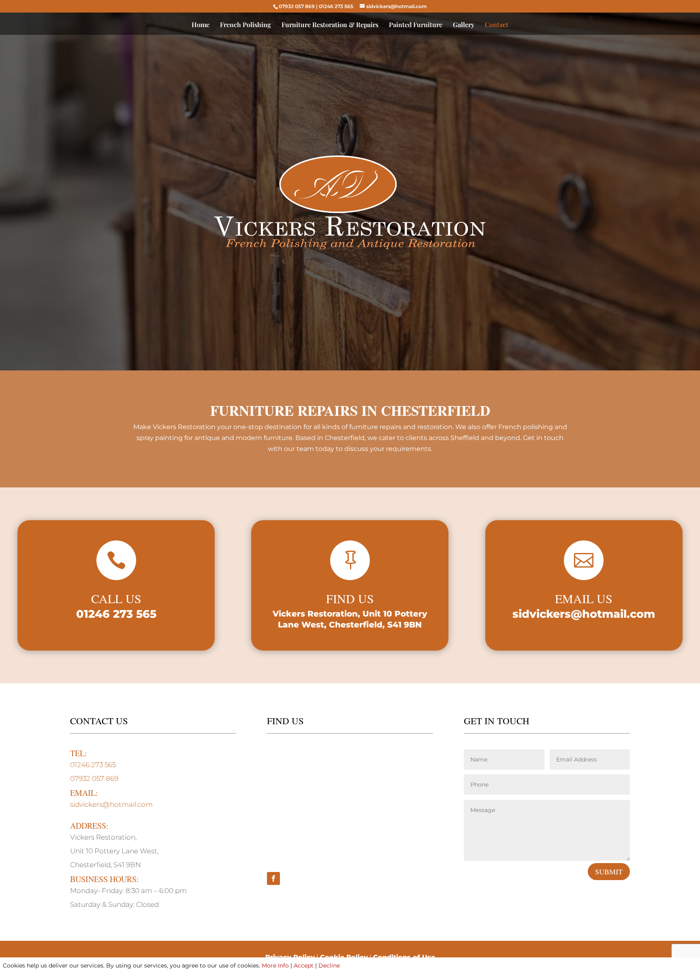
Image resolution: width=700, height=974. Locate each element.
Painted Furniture (415, 25)
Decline (329, 965)
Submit (609, 871)
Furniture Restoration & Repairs (330, 25)
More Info (275, 965)
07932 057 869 (297, 6)
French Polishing (245, 25)
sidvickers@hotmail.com (583, 614)
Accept (304, 965)
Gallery (463, 25)
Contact (496, 25)
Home (200, 25)
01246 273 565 (336, 6)
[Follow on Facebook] (273, 878)
